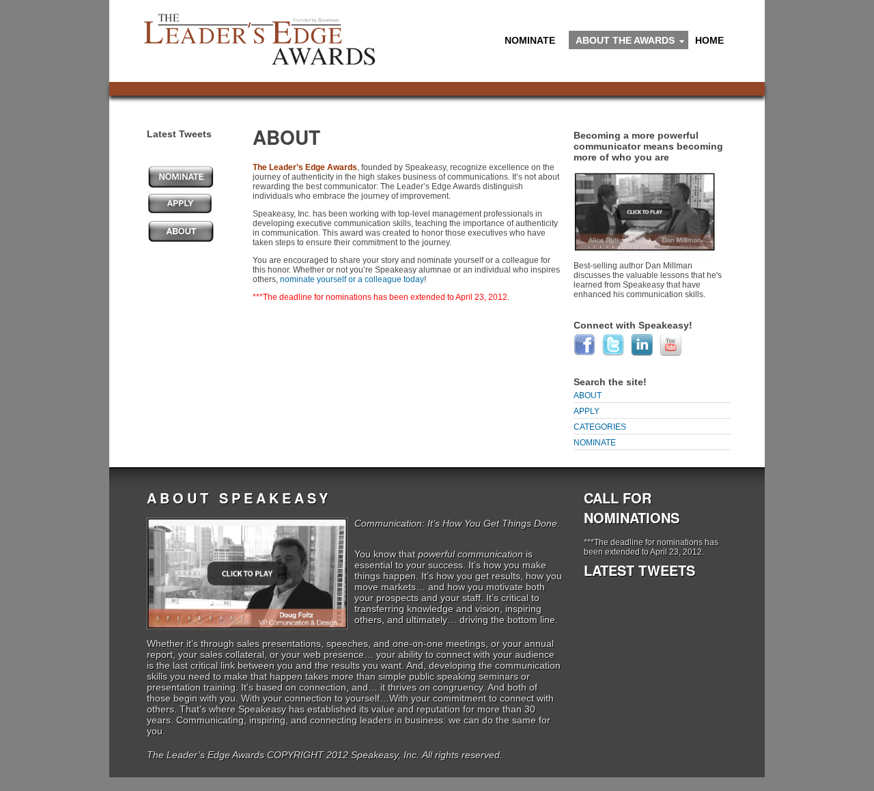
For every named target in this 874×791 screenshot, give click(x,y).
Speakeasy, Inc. (385, 754)
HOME (709, 40)
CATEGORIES (600, 427)
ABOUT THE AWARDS (622, 42)
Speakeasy (262, 709)
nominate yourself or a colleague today (352, 279)
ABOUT (588, 395)
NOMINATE (526, 42)
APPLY (587, 411)
